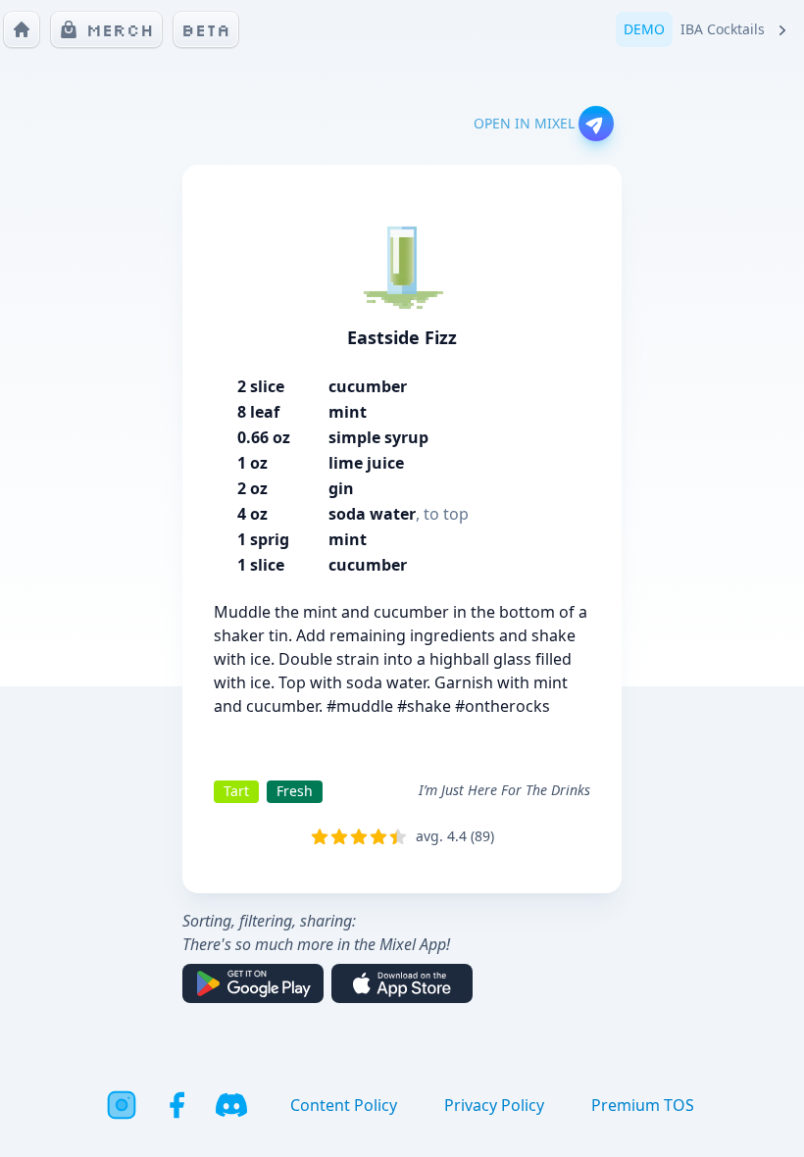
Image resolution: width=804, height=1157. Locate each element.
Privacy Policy (494, 1105)
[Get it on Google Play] (253, 983)
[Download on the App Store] (402, 983)
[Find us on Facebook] (176, 1105)
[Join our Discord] (231, 1105)
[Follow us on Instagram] (121, 1105)
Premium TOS (642, 1105)
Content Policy (343, 1105)
